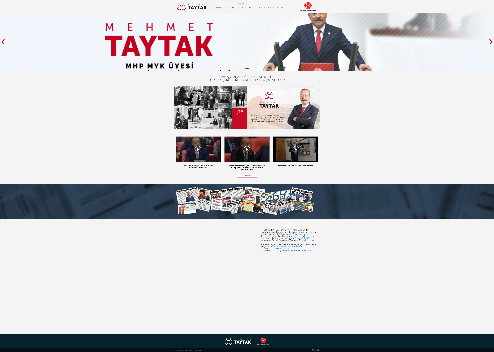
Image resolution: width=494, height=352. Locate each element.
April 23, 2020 (308, 250)
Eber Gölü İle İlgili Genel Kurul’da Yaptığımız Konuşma (198, 166)
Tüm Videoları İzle (247, 175)
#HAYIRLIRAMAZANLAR (283, 246)
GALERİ (239, 8)
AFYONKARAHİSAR (264, 8)
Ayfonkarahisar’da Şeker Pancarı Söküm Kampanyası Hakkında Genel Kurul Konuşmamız (247, 167)
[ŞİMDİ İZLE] (198, 149)
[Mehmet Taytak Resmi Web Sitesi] (192, 6)
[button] (3, 42)
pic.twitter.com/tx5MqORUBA (295, 238)
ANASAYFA (218, 8)
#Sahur (298, 246)
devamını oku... (277, 121)
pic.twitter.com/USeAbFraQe (275, 248)
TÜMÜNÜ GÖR (239, 112)
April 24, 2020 (308, 240)
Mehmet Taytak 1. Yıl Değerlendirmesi (296, 166)
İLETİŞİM (280, 8)
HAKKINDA (229, 8)
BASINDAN (249, 8)
